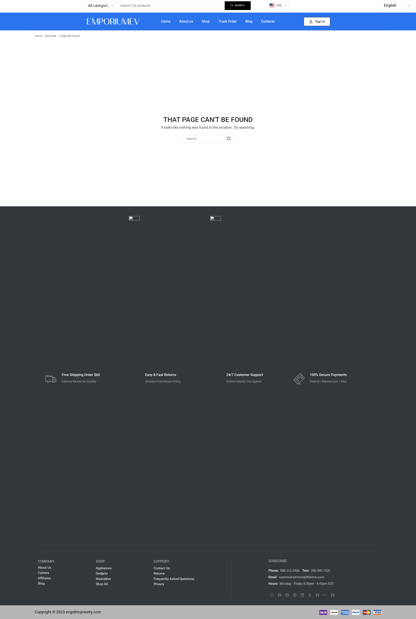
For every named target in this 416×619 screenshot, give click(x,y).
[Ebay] (325, 595)
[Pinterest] (295, 595)
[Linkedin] (302, 595)
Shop (206, 21)
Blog (248, 21)
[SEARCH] (229, 139)
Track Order (227, 21)
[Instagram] (272, 595)
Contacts (268, 21)
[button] (317, 21)
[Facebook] (279, 595)
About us (186, 21)
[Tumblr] (310, 595)
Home (166, 21)
